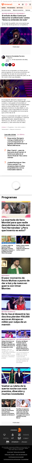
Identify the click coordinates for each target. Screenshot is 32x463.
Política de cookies (10, 454)
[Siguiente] (31, 1)
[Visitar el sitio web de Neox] (19, 435)
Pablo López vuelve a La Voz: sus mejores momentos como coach (22, 248)
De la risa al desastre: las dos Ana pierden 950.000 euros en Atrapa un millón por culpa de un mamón (16, 319)
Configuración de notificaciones (12, 459)
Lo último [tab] (20, 134)
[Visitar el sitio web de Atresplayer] (16, 442)
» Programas (10, 127)
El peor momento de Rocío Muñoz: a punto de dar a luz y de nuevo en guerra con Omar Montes (16, 283)
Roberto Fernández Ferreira (15, 56)
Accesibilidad (24, 459)
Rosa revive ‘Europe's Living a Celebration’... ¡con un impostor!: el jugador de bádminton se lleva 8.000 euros (17, 141)
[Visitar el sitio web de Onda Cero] (19, 438)
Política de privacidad (19, 452)
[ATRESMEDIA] (16, 430)
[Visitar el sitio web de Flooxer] (24, 442)
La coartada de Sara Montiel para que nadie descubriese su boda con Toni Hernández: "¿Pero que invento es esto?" (16, 225)
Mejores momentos (18, 10)
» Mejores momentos (15, 129)
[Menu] (30, 4)
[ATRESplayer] (26, 4)
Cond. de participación (21, 454)
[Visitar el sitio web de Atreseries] (12, 438)
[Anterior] (1, 1)
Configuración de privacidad (16, 457)
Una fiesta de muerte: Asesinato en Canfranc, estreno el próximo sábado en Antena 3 (8, 412)
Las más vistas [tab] (10, 134)
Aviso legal (10, 452)
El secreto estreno (7, 1)
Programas (11, 7)
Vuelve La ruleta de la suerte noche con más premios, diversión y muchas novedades (14, 390)
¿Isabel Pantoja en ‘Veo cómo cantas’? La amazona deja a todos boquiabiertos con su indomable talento (16, 166)
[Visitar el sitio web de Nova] (26, 435)
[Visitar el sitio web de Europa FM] (26, 438)
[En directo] (19, 4)
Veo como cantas (6, 10)
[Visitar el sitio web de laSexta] (12, 435)
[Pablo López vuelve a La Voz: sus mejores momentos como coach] (23, 240)
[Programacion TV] (23, 4)
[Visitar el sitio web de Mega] (6, 438)
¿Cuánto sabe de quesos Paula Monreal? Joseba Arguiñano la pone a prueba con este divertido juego (8, 249)
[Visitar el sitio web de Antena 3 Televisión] (6, 435)
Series (4, 7)
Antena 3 (4, 127)
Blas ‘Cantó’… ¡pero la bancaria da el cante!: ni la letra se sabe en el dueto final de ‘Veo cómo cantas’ (17, 153)
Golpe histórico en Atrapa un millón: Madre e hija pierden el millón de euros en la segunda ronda (8, 344)
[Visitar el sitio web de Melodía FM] (7, 442)
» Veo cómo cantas (19, 127)
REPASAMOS (5, 275)
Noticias (20, 7)
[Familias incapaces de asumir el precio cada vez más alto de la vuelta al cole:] (23, 403)
